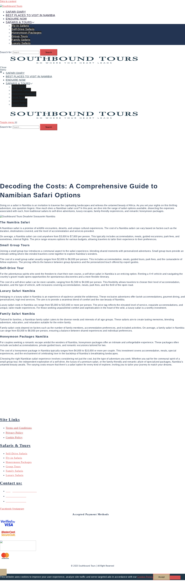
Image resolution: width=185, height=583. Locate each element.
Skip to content (8, 1)
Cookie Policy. (145, 577)
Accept (161, 577)
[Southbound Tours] (11, 6)
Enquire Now (16, 18)
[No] (175, 578)
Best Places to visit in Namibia (30, 15)
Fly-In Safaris (20, 25)
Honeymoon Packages (26, 32)
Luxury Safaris (21, 43)
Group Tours (20, 36)
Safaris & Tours (19, 22)
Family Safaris (21, 39)
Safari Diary (16, 11)
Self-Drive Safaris (23, 29)
